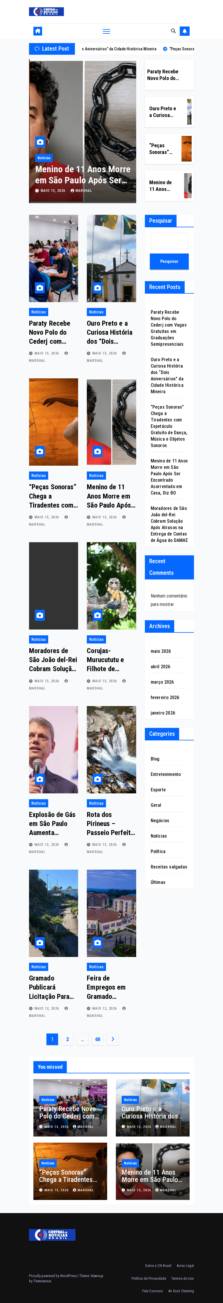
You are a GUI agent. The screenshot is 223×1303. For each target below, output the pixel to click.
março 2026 (162, 682)
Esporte (158, 790)
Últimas (158, 882)
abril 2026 (160, 666)
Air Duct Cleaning (181, 1291)
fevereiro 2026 (165, 697)
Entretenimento (166, 774)
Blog (155, 759)
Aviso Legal (185, 1265)
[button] (173, 31)
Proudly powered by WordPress (53, 1276)
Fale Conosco (152, 1291)
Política (158, 851)
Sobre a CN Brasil (158, 1265)
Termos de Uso (182, 1278)
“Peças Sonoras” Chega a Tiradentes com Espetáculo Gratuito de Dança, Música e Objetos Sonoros (169, 426)
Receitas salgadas (169, 867)
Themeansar (42, 1281)
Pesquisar (160, 220)
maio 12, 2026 (47, 1008)
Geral (156, 805)
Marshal (83, 191)
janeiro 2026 (163, 713)
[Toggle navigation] (106, 31)
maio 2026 (161, 651)
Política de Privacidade (149, 1278)
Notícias (43, 158)
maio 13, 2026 (53, 191)
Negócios (160, 820)
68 (97, 1039)
